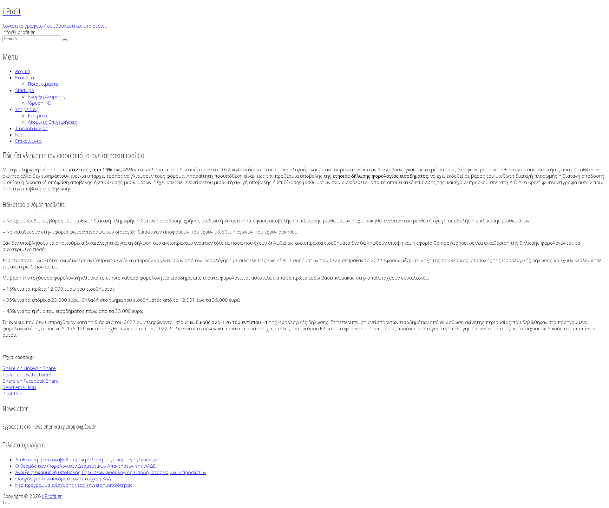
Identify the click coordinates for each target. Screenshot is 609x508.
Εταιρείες (38, 115)
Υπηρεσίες (26, 109)
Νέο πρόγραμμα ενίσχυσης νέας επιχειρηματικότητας (74, 485)
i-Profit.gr (52, 496)
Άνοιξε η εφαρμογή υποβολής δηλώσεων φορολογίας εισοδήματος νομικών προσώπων (110, 472)
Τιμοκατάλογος (31, 128)
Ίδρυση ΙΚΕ (39, 103)
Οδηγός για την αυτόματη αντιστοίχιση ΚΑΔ (63, 478)
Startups (24, 90)
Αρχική (22, 71)
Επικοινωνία (28, 141)
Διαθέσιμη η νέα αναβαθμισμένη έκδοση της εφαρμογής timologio (87, 459)
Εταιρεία (24, 77)
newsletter (42, 426)
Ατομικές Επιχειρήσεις (52, 122)
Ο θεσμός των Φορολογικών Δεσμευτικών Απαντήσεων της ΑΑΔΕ (85, 466)
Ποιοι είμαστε (43, 84)
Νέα (19, 134)
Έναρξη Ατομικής (46, 96)
